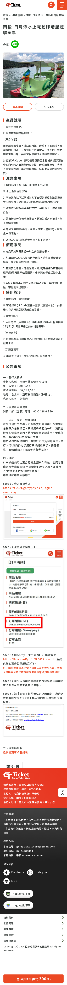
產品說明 (18, 106)
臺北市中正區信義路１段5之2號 (37, 802)
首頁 (5, 15)
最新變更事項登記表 (15, 752)
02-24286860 (24, 851)
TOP (62, 790)
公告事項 (49, 106)
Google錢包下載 (21, 905)
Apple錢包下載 (22, 893)
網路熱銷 (17, 15)
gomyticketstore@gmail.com (35, 846)
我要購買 (35, 978)
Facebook (17, 872)
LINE (14, 880)
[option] (33, 75)
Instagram (41, 872)
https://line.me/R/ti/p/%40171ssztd (28, 659)
